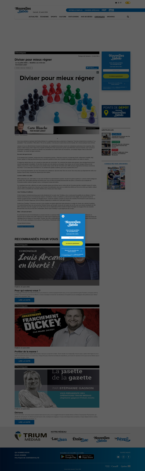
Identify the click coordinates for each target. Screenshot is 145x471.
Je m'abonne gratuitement (72, 243)
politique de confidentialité (78, 254)
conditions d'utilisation (67, 255)
